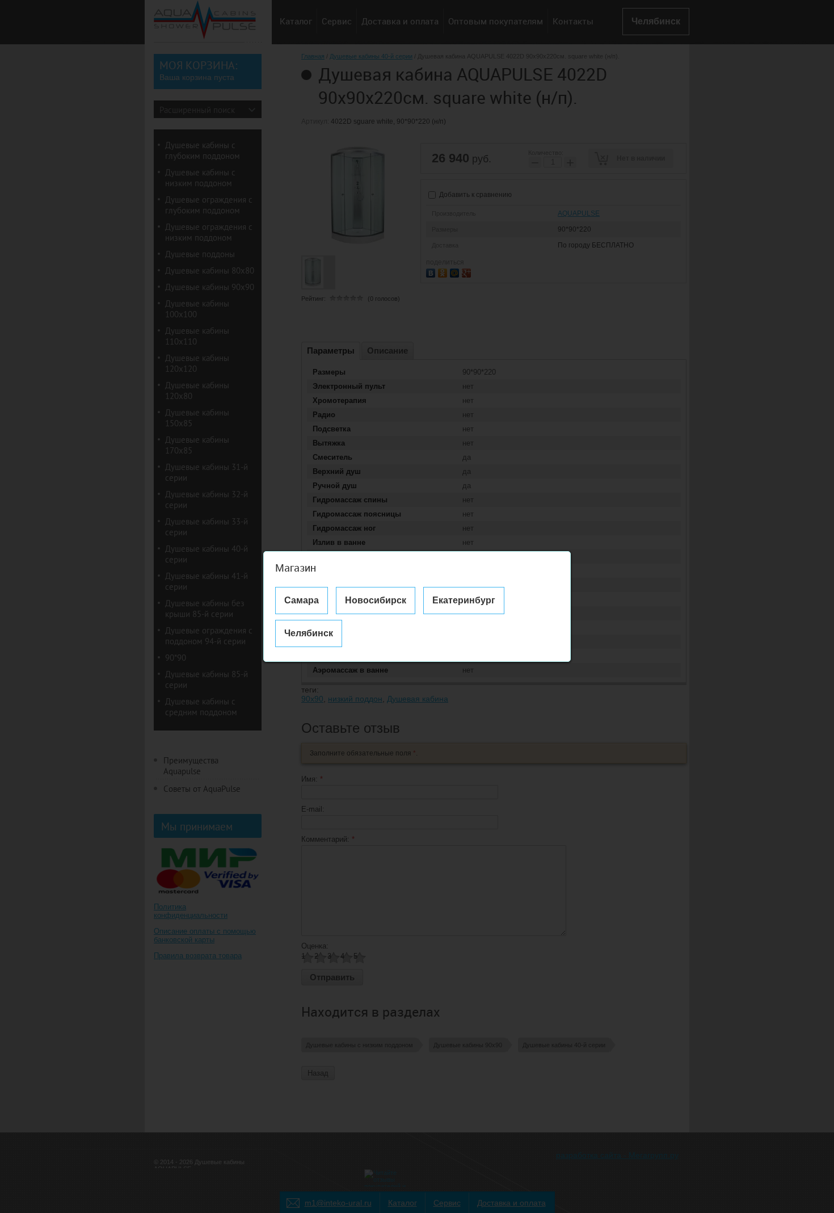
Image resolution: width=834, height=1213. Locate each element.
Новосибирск (375, 600)
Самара (301, 600)
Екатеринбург (463, 600)
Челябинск (308, 633)
